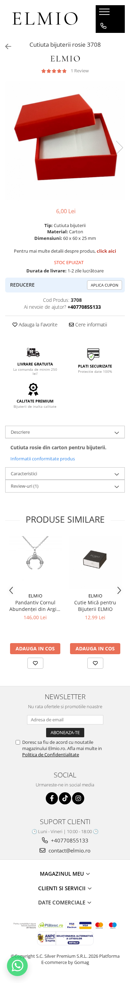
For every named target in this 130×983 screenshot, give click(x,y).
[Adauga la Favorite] (35, 663)
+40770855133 (69, 840)
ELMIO (35, 596)
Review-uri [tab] (24, 486)
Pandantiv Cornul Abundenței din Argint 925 (35, 605)
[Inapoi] (5, 46)
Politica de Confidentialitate (50, 754)
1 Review (80, 70)
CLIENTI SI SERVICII (62, 888)
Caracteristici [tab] (24, 473)
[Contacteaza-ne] (103, 26)
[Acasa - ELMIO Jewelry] (45, 19)
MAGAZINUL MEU (62, 873)
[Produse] (105, 14)
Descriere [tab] (20, 432)
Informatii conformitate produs (42, 459)
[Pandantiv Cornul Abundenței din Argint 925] (35, 562)
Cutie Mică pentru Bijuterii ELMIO (95, 605)
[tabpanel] (65, 140)
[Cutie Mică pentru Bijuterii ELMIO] (95, 562)
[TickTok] (65, 798)
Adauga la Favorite (37, 324)
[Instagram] (78, 798)
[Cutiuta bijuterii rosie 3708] (65, 140)
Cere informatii (90, 324)
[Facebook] (52, 798)
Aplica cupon (104, 285)
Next (119, 148)
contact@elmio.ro (68, 850)
